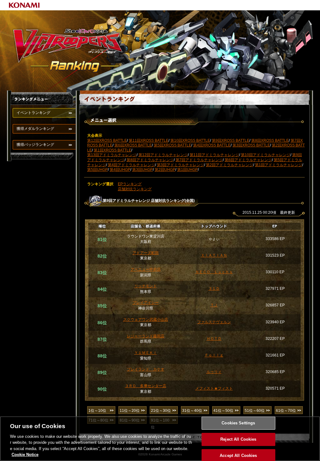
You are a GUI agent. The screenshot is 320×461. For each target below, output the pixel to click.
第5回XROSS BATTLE (172, 145)
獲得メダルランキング (35, 128)
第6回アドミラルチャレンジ (248, 160)
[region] (160, 438)
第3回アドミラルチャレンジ (180, 165)
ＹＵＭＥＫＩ (145, 353)
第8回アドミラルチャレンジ (150, 160)
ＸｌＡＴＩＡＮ (214, 255)
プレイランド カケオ (145, 369)
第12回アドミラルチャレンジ (163, 155)
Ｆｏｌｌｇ (214, 355)
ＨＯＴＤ (214, 338)
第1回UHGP (187, 169)
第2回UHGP (165, 169)
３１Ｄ (214, 288)
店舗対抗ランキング (135, 189)
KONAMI (24, 5)
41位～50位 (223, 410)
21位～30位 (161, 410)
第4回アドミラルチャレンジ (131, 165)
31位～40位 (192, 410)
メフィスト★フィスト (214, 388)
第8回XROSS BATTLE (270, 140)
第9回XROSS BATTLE (230, 140)
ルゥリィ (214, 372)
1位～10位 (97, 410)
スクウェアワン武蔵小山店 (145, 319)
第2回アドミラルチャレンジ (229, 165)
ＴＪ (214, 305)
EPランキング (130, 184)
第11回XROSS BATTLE (148, 140)
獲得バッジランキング (35, 144)
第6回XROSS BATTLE (133, 145)
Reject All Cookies (238, 439)
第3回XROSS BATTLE (251, 145)
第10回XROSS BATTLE (190, 140)
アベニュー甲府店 (146, 269)
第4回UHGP (120, 169)
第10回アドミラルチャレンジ (265, 155)
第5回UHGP (97, 169)
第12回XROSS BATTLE (107, 140)
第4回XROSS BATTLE (212, 145)
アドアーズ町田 (145, 253)
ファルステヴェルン (214, 322)
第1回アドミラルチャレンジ (278, 165)
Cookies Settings (238, 423)
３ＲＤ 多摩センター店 (145, 386)
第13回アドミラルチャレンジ (112, 155)
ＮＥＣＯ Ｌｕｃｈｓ (214, 272)
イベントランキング (33, 112)
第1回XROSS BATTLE (112, 150)
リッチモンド (145, 286)
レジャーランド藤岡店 (145, 336)
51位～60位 (255, 410)
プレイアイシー (145, 302)
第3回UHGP (142, 169)
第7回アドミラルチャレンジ (199, 160)
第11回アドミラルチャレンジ (214, 155)
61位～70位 (286, 410)
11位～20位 (130, 410)
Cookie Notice (25, 454)
